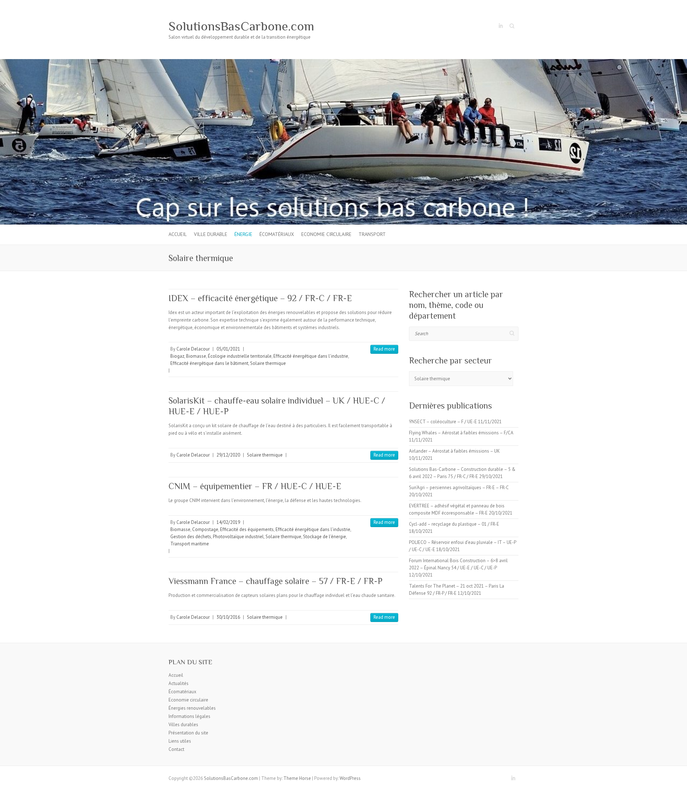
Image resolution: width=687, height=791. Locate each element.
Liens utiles (180, 741)
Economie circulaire (326, 234)
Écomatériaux (276, 234)
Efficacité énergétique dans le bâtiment (209, 363)
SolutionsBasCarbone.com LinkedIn (500, 26)
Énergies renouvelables (192, 708)
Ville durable (210, 234)
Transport (372, 234)
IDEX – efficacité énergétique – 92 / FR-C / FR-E (260, 298)
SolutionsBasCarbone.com (241, 26)
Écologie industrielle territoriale (240, 356)
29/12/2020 (228, 455)
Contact (176, 749)
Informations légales (189, 716)
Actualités (179, 683)
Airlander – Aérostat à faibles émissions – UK (454, 451)
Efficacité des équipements (247, 529)
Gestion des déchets (190, 537)
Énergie (243, 234)
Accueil (178, 234)
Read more (384, 349)
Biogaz (177, 356)
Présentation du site (188, 733)
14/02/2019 (228, 522)
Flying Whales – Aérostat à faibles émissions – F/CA (461, 433)
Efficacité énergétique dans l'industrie (310, 356)
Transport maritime (189, 544)
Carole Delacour (193, 349)
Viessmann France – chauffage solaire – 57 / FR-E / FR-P (276, 581)
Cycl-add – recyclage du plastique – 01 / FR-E (454, 524)
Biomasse (196, 356)
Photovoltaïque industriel (238, 537)
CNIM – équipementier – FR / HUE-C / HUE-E (255, 486)
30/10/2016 (228, 617)
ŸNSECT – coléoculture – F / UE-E (443, 422)
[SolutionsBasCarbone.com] (343, 62)
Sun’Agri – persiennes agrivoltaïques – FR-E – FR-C (458, 487)
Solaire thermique (268, 363)
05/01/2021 (228, 349)
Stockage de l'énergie (324, 537)
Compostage (205, 529)
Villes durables (183, 725)
